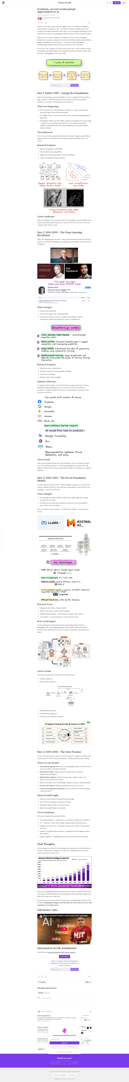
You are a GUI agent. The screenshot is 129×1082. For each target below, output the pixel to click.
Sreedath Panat (56, 17)
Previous (43, 982)
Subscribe (116, 2)
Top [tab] (39, 1011)
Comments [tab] (41, 992)
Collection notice (75, 1071)
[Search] (107, 2)
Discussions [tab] (49, 1011)
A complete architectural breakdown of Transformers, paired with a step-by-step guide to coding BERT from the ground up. (56, 1018)
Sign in (124, 2)
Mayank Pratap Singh (46, 1020)
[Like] (38, 22)
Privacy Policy (76, 1047)
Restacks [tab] (47, 992)
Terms (69, 1071)
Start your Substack (60, 1075)
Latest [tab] (42, 1011)
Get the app (72, 1075)
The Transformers (43, 1016)
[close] (79, 1029)
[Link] (35, 93)
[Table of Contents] (2, 541)
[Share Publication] (110, 2)
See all (40, 1049)
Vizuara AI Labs (46, 17)
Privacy (65, 1071)
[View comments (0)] (42, 22)
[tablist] (43, 992)
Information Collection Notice (64, 1047)
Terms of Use (72, 1046)
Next (87, 982)
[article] (64, 1019)
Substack (57, 1079)
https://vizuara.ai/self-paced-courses (61, 952)
